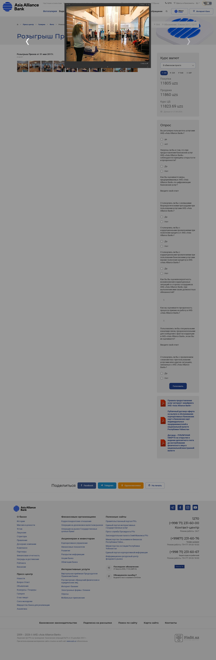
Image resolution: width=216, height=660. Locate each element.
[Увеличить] (147, 5)
